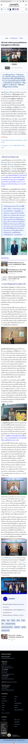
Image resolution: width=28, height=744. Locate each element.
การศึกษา (21, 38)
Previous (2, 637)
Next (24, 637)
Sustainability (4, 701)
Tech (15, 699)
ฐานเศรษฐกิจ (4, 729)
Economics (4, 696)
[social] (18, 1)
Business (4, 699)
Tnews (15, 726)
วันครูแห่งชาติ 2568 (5, 630)
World (3, 703)
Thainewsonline (5, 726)
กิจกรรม (23, 620)
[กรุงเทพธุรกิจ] (14, 5)
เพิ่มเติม (4, 730)
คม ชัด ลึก (4, 722)
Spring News (17, 724)
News (3, 708)
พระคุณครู (24, 627)
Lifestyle (16, 705)
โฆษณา (18, 620)
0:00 (4, 9)
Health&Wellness (13, 38)
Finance (16, 696)
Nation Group (17, 720)
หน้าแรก (6, 38)
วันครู (8, 620)
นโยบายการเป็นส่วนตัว (18, 710)
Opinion (16, 708)
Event (3, 710)
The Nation (4, 720)
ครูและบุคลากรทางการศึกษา (7, 627)
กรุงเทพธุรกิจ (16, 722)
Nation (3, 724)
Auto (15, 701)
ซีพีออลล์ (3, 620)
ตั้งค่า (4, 735)
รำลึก (3, 624)
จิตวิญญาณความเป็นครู (10, 624)
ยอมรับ (4, 733)
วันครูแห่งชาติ (17, 627)
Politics (3, 705)
